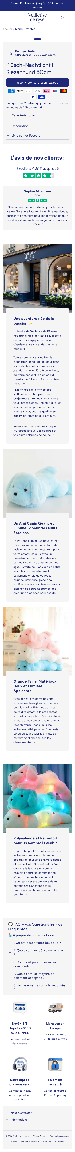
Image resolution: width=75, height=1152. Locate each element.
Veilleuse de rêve (21, 1136)
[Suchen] (62, 18)
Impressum (60, 1141)
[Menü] (5, 17)
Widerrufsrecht (40, 1136)
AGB (15, 1141)
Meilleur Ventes (25, 29)
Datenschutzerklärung (60, 1136)
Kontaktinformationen (41, 1141)
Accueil (7, 29)
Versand (24, 1141)
